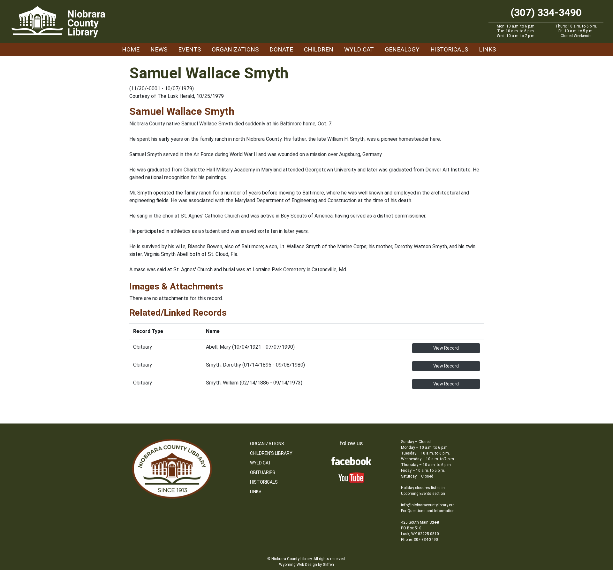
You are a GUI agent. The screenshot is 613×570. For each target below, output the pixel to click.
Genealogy (402, 49)
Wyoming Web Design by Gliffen (306, 564)
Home (131, 49)
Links (487, 49)
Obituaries (262, 472)
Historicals (449, 49)
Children (318, 49)
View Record (446, 348)
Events (189, 49)
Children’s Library (271, 453)
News (158, 49)
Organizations (235, 49)
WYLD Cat (359, 49)
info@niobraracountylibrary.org (428, 505)
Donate (281, 49)
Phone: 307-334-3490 (419, 539)
